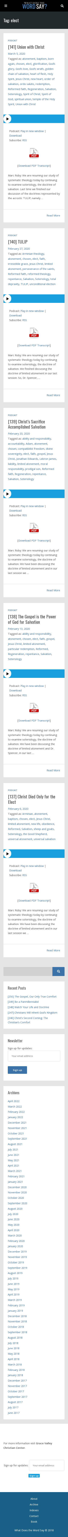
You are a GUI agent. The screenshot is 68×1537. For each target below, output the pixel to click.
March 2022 (15, 1106)
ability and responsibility (36, 438)
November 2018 (17, 1321)
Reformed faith (17, 89)
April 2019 (13, 1294)
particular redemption (21, 649)
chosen (20, 63)
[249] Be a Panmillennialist (23, 1001)
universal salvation (44, 839)
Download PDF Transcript (34, 165)
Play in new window (32, 131)
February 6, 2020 (18, 808)
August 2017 (15, 1402)
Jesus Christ (22, 79)
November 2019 (17, 1257)
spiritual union (23, 99)
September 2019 (17, 1267)
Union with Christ (26, 104)
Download (15, 135)
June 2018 (13, 1348)
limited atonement (28, 464)
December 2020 (17, 1187)
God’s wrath (36, 69)
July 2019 (13, 1278)
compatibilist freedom (31, 448)
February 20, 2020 (19, 433)
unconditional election (42, 284)
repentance (15, 279)
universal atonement (20, 839)
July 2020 (13, 1214)
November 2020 (17, 1192)
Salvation (50, 89)
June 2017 (13, 1413)
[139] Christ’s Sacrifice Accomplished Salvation (27, 424)
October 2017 (16, 1391)
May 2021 (13, 1160)
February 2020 (16, 1241)
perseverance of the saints (38, 269)
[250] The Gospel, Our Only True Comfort (32, 996)
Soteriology (15, 94)
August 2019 (15, 1273)
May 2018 (13, 1353)
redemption (43, 84)
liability (12, 464)
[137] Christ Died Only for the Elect (31, 799)
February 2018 (16, 1370)
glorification (40, 63)
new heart (37, 79)
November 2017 (17, 1386)
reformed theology (39, 274)
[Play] (34, 119)
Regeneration (36, 89)
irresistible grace (18, 264)
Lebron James (48, 459)
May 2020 (13, 1224)
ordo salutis (27, 84)
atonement (28, 58)
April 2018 (13, 1359)
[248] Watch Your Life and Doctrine (28, 1007)
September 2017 (17, 1396)
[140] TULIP (18, 241)
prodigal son (32, 469)
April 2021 (13, 1165)
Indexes (34, 1510)
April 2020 (13, 1230)
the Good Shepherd (35, 834)
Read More (53, 215)
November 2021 (17, 1128)
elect (29, 63)
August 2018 (15, 1337)
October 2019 (16, 1262)
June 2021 (13, 1155)
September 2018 (17, 1332)
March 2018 (15, 1364)
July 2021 (13, 1149)
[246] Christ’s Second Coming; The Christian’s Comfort (28, 1020)
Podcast (12, 40)
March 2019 (15, 1300)
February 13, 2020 (19, 628)
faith (42, 258)
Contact (34, 1516)
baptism (42, 58)
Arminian (27, 813)
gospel (41, 453)
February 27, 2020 (19, 248)
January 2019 (15, 1310)
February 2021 (16, 1176)
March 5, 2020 (16, 53)
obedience (48, 824)
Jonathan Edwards (27, 459)
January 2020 (15, 1246)
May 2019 (13, 1289)
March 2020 (15, 1235)
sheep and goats (44, 829)
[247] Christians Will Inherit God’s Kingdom (32, 1012)
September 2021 (17, 1138)
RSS (24, 140)
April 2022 (13, 1101)
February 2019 (16, 1305)
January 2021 (15, 1181)
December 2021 (17, 1122)
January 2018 (15, 1375)
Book (34, 1521)
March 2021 (15, 1171)
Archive (34, 1504)
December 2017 (17, 1380)
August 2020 (15, 1208)
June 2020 (13, 1219)
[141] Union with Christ (26, 46)
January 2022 (15, 1117)
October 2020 (16, 1198)
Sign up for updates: (16, 1465)
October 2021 (16, 1133)
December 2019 (17, 1251)
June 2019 (13, 1284)
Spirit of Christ (31, 94)
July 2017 (13, 1407)
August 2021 (15, 1144)
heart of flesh (38, 74)
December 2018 (17, 1316)
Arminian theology (33, 253)
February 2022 (16, 1111)
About (34, 1498)
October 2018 (16, 1326)
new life (35, 824)
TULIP (24, 284)
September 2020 (17, 1203)
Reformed (42, 649)
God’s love (22, 69)
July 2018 (13, 1343)
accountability (16, 443)
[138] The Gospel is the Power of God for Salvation (32, 619)
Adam (29, 443)
